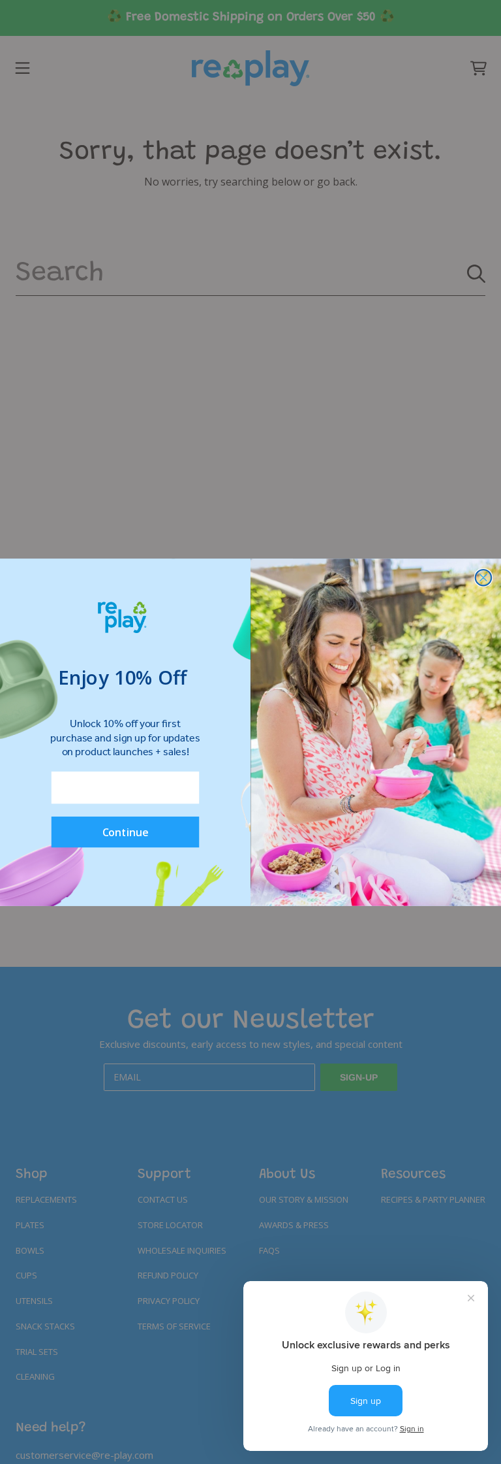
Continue (125, 831)
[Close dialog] (484, 577)
